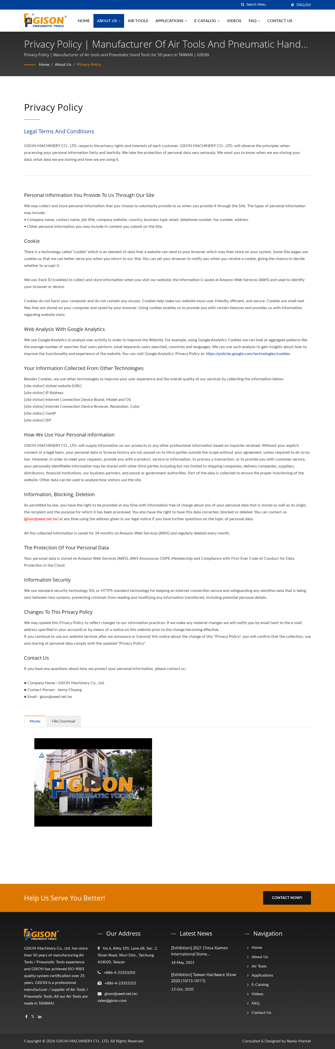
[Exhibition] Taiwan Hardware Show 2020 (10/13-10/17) (203, 977)
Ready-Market (299, 1041)
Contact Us (279, 21)
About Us (107, 21)
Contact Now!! (287, 898)
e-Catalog (205, 21)
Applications (169, 21)
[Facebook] (26, 1017)
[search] (242, 4)
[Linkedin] (39, 1017)
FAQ (253, 21)
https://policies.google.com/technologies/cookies (248, 354)
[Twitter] (33, 1017)
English (303, 5)
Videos (234, 21)
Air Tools (138, 21)
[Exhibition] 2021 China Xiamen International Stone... (199, 951)
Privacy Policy (89, 65)
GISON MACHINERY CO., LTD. (83, 1041)
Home (84, 21)
